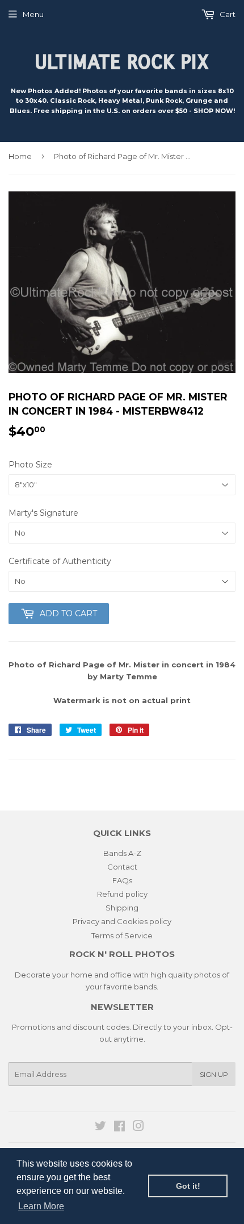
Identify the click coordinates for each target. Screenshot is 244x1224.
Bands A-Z (122, 853)
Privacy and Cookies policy (122, 921)
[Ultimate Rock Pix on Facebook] (119, 1127)
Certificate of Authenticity (60, 561)
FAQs (122, 880)
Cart (226, 14)
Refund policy (122, 894)
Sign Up (214, 1074)
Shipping (122, 907)
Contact (122, 866)
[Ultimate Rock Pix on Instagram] (138, 1127)
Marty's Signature (43, 513)
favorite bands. (131, 986)
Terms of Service (122, 935)
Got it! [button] (188, 1185)
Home (20, 156)
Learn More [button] (41, 1206)
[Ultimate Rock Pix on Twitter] (100, 1127)
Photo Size (30, 464)
